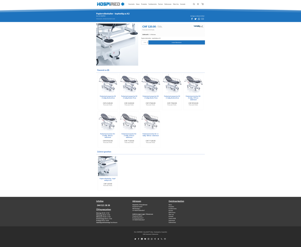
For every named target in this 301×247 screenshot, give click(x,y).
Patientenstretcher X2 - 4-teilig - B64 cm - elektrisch (107, 135)
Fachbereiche (173, 208)
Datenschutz (172, 222)
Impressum (172, 220)
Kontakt (182, 4)
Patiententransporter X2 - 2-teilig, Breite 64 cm (172, 97)
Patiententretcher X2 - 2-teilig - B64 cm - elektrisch (151, 134)
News (170, 205)
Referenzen (172, 212)
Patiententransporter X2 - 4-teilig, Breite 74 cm (129, 97)
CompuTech (164, 232)
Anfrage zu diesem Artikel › (197, 16)
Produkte (99, 18)
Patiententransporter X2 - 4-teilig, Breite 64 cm (108, 97)
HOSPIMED (140, 232)
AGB (144, 234)
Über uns (171, 214)
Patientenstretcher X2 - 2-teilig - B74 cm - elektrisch (129, 135)
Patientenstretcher (109, 18)
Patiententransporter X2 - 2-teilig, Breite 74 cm (151, 97)
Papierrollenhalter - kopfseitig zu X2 (108, 179)
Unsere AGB (172, 218)
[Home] (110, 4)
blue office (146, 232)
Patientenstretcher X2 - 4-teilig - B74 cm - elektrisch (193, 98)
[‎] (198, 4)
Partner (171, 210)
